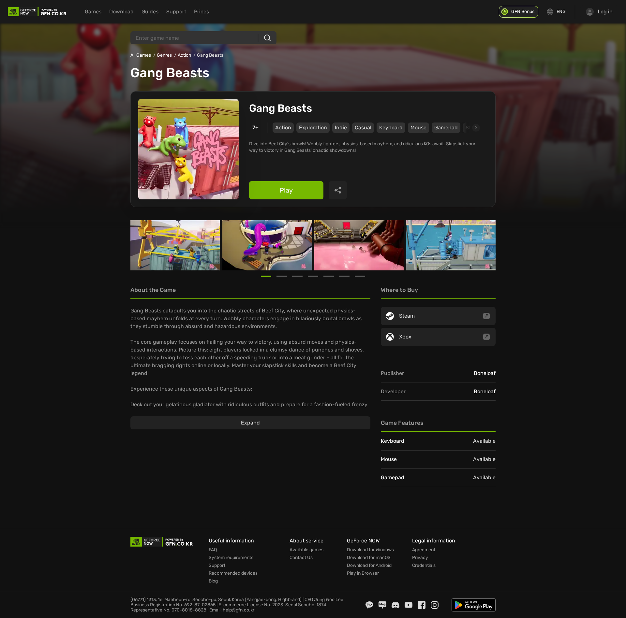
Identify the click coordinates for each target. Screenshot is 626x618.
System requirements (231, 557)
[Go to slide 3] (297, 276)
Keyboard (391, 127)
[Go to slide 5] (328, 276)
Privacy (420, 557)
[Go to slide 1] (266, 276)
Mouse (418, 127)
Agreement (423, 550)
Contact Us (301, 557)
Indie (341, 127)
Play (286, 190)
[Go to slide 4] (313, 276)
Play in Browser (363, 573)
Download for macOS (369, 557)
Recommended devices (233, 573)
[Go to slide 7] (360, 276)
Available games (306, 550)
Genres (164, 55)
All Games (140, 55)
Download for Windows (370, 550)
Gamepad (446, 127)
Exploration (313, 127)
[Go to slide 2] (282, 276)
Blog (213, 581)
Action (184, 55)
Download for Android (369, 565)
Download (121, 11)
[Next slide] (468, 127)
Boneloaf (485, 373)
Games (93, 11)
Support (176, 11)
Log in (605, 11)
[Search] (267, 37)
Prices (201, 11)
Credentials (424, 565)
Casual (363, 127)
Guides (150, 11)
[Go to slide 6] (344, 276)
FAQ (213, 550)
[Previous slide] (138, 245)
